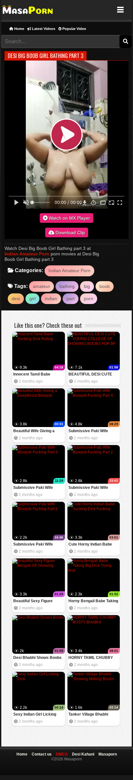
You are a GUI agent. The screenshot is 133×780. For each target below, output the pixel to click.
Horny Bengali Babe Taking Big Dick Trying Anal (93, 601)
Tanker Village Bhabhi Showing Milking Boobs (89, 715)
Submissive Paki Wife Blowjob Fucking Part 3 (34, 488)
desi (16, 298)
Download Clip (69, 232)
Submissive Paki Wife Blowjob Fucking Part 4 (89, 431)
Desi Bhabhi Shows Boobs (37, 657)
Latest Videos (43, 29)
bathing (67, 286)
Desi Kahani (83, 754)
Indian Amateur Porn (27, 253)
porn (88, 298)
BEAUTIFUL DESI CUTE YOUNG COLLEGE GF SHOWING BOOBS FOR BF (93, 374)
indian (51, 298)
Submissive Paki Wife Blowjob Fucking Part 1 (34, 544)
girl (32, 298)
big (87, 286)
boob (104, 286)
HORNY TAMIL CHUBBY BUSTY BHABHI (90, 658)
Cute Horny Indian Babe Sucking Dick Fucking (90, 544)
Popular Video (73, 29)
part (70, 298)
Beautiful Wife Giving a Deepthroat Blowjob (34, 431)
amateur (41, 286)
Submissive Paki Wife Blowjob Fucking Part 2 (89, 488)
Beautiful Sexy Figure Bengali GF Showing (33, 601)
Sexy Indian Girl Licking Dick (34, 715)
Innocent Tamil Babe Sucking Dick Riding (31, 374)
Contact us (42, 754)
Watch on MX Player (68, 218)
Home (18, 29)
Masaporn (28, 10)
